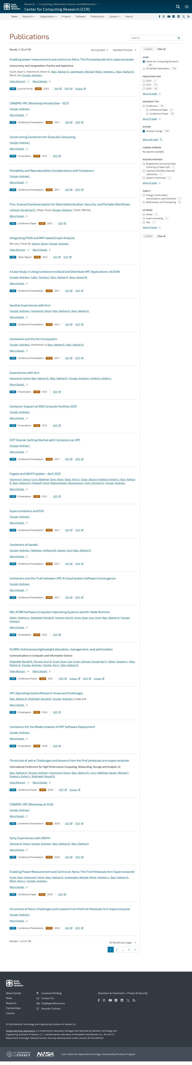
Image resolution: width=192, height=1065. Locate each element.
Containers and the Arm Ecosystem (33, 339)
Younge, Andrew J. (32, 75)
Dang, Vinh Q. (72, 479)
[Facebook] (159, 16)
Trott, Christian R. (94, 483)
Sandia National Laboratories (20, 1030)
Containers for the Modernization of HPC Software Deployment (52, 727)
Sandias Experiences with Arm (30, 305)
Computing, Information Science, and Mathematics (68, 4)
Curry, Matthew (40, 479)
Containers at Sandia (24, 544)
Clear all (162, 48)
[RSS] (189, 16)
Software (81, 16)
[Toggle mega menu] (187, 6)
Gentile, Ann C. (51, 665)
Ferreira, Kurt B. (64, 617)
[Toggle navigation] (5, 16)
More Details (40, 81)
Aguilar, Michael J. (119, 772)
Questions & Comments (111, 993)
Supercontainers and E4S (27, 511)
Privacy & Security (137, 993)
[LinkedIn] (179, 16)
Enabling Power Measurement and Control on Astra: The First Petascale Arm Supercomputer (72, 871)
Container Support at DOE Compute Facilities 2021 (43, 406)
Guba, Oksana (89, 479)
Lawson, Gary (64, 550)
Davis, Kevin (56, 479)
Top (183, 1061)
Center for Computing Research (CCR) (57, 9)
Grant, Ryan (81, 617)
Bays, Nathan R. (60, 71)
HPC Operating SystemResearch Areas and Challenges (46, 693)
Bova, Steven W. (78, 277)
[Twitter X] (184, 16)
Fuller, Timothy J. (40, 277)
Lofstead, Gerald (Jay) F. (23, 210)
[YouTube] (169, 16)
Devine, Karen (40, 243)
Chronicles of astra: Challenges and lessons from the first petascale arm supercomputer (70, 760)
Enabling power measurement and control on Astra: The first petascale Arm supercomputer (72, 59)
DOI (56, 88)
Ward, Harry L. (18, 881)
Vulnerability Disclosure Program (118, 1054)
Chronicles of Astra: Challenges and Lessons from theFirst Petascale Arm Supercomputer (70, 909)
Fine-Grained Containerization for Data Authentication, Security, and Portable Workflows (70, 204)
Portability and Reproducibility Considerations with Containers (52, 170)
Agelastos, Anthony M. (43, 550)
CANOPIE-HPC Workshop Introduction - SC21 (39, 103)
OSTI (66, 88)
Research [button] (27, 16)
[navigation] (100, 50)
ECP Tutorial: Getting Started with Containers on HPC (45, 440)
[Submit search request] (178, 38)
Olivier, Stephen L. (105, 71)
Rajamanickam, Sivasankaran (66, 483)
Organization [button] (47, 16)
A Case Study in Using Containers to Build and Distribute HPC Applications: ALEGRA (65, 271)
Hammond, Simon (41, 311)
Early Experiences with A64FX (30, 838)
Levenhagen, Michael (82, 71)
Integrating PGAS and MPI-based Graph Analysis (42, 238)
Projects (66, 16)
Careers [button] (113, 16)
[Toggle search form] (178, 6)
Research (29, 4)
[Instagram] (164, 16)
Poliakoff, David (40, 483)
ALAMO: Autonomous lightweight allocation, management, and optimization (61, 649)
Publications (97, 16)
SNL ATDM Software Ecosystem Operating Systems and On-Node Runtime (60, 612)
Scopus (79, 88)
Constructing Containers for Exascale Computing (42, 137)
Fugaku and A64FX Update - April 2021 (35, 473)
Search (129, 16)
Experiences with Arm (24, 372)
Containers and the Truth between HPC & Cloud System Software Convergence (63, 578)
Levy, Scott (95, 617)
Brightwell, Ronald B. (42, 617)
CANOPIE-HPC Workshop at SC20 (31, 804)
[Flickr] (174, 16)
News (14, 16)
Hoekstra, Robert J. (100, 378)
